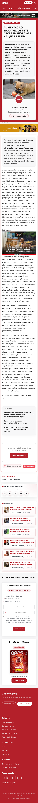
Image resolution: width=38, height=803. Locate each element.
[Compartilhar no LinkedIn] (10, 493)
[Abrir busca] (35, 2)
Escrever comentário (19, 455)
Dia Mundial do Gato (9, 768)
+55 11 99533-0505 (9, 783)
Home (4, 479)
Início (3, 8)
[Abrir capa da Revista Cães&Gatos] (19, 661)
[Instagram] (3, 778)
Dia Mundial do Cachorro (10, 764)
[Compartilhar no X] (15, 493)
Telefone (5, 750)
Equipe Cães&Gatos (20, 107)
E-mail (4, 747)
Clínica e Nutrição (8, 722)
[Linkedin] (8, 778)
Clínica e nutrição (24, 8)
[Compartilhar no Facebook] (26, 493)
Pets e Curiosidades (11, 22)
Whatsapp (5, 754)
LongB (28, 798)
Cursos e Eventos (8, 726)
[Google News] (21, 778)
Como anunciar (9, 704)
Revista (11, 8)
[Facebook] (12, 778)
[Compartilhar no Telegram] (21, 493)
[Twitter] (17, 778)
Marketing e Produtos (9, 733)
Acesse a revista (19, 680)
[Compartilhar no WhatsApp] (4, 493)
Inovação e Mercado (9, 730)
